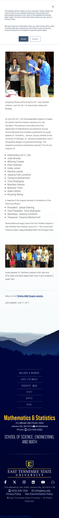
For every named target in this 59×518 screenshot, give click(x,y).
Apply (29, 398)
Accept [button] (23, 39)
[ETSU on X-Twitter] (13, 483)
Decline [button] (35, 39)
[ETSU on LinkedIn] (32, 483)
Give (29, 404)
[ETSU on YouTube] (42, 483)
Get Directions (41, 426)
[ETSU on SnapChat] (52, 483)
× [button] (53, 5)
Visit (30, 392)
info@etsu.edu (42, 490)
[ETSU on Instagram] (23, 483)
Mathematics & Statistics (29, 417)
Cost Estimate (29, 379)
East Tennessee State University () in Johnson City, (29, 469)
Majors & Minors (29, 373)
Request (29, 385)
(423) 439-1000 (19, 490)
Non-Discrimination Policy (39, 493)
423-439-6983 (34, 429)
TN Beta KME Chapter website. (30, 296)
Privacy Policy (13, 493)
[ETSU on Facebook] (4, 483)
